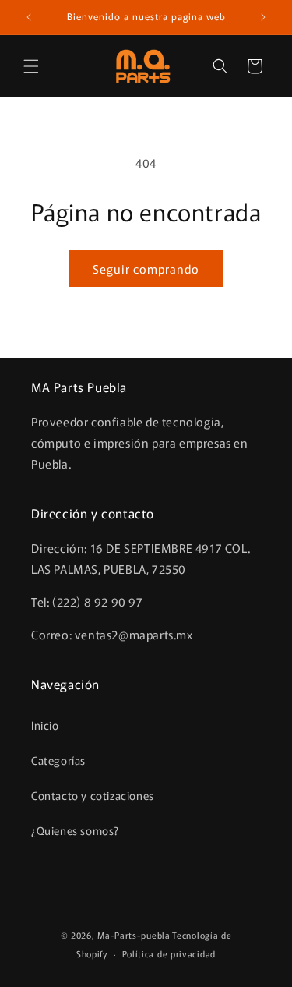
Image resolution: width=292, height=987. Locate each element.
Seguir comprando (146, 268)
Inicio (45, 725)
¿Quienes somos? (75, 830)
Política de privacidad (169, 953)
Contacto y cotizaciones (92, 795)
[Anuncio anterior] (29, 17)
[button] (31, 66)
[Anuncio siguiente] (263, 17)
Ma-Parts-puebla (134, 935)
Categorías (58, 760)
